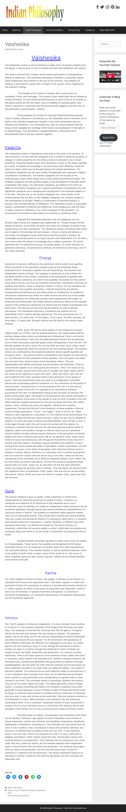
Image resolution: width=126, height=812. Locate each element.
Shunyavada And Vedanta (18, 796)
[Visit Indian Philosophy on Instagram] (107, 8)
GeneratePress (79, 808)
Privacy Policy (74, 30)
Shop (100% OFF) (107, 30)
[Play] (102, 80)
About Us (17, 30)
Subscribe (108, 137)
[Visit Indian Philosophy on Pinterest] (112, 8)
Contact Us (90, 30)
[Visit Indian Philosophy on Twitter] (102, 8)
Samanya (32, 790)
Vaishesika (41, 790)
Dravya (10, 790)
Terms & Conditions (54, 30)
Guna (16, 790)
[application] (110, 77)
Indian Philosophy (33, 30)
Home (5, 30)
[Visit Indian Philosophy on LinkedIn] (117, 8)
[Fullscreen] (119, 80)
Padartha (23, 790)
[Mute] (117, 80)
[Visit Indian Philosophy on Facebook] (97, 8)
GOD (10, 793)
